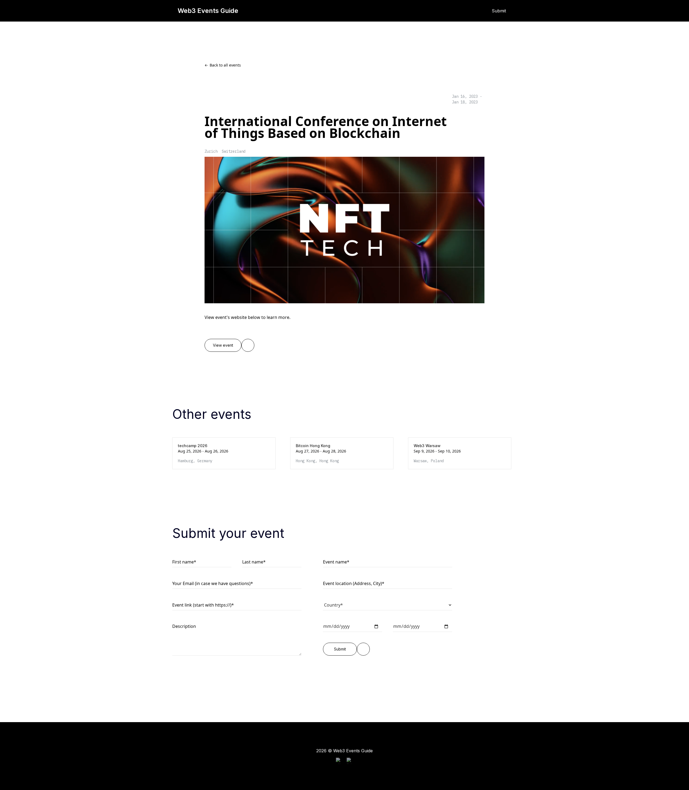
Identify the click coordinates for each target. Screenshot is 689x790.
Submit (499, 10)
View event (223, 345)
